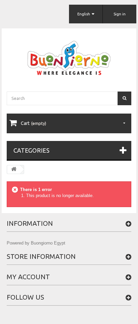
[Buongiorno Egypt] (69, 57)
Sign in (120, 14)
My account (28, 277)
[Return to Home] (13, 169)
